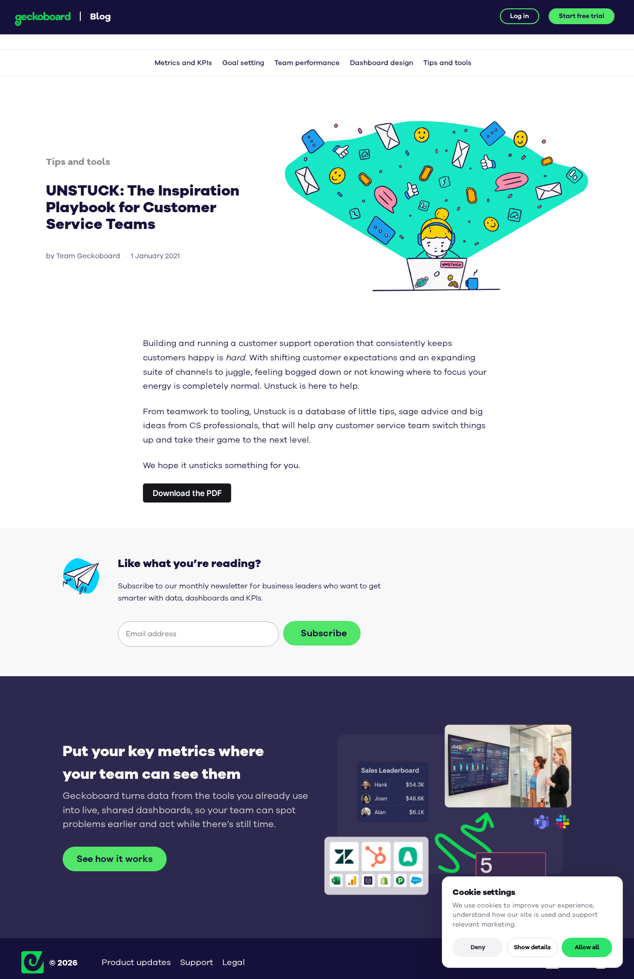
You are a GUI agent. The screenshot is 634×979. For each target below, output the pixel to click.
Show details (532, 947)
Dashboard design (381, 62)
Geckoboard (43, 19)
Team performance (307, 62)
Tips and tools (447, 62)
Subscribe (324, 633)
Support (196, 962)
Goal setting (243, 62)
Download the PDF (187, 493)
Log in (519, 16)
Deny (478, 947)
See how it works (115, 859)
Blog (100, 16)
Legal (233, 962)
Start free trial (581, 16)
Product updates (136, 962)
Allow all (587, 947)
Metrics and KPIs (183, 62)
